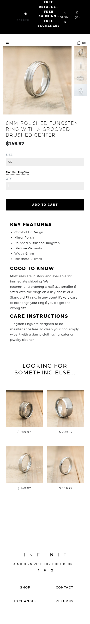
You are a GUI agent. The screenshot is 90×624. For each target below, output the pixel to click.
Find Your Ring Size (17, 172)
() (83, 42)
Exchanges (25, 601)
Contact (64, 587)
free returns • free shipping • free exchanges (48, 14)
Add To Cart (45, 205)
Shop (25, 587)
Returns (64, 601)
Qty (9, 178)
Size (9, 154)
